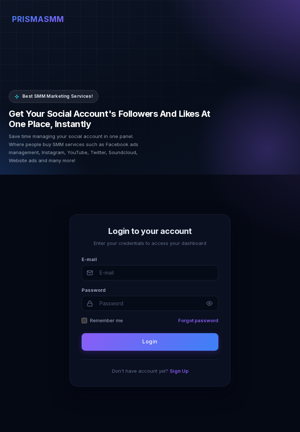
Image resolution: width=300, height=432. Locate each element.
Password (94, 290)
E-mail (89, 259)
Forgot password (198, 320)
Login (149, 341)
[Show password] (209, 303)
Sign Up (179, 371)
